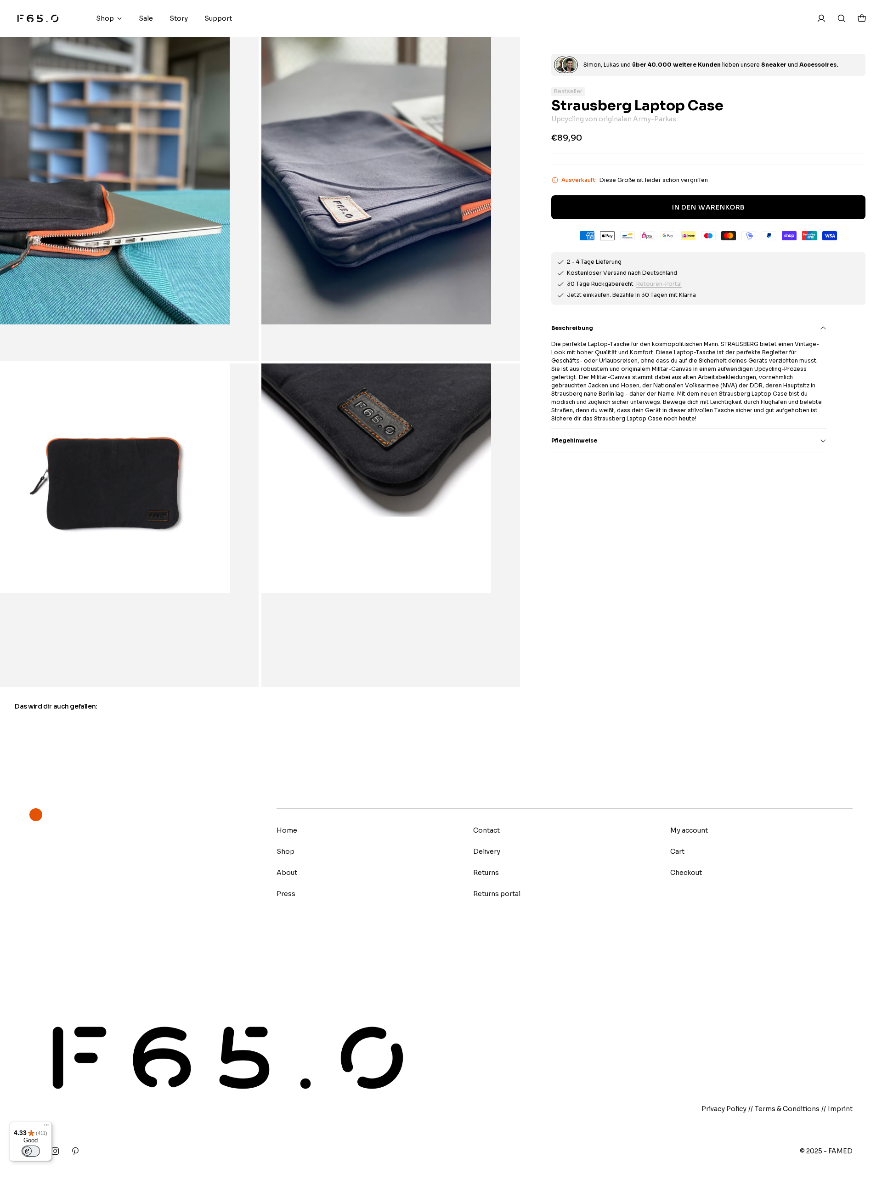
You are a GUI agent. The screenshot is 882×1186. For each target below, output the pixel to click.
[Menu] (46, 1127)
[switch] (31, 1151)
